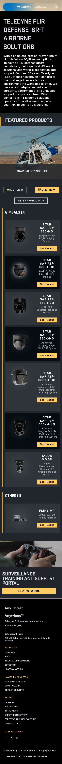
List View (16, 189)
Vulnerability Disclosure (35, 756)
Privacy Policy (10, 750)
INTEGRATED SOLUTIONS (17, 661)
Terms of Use (13, 756)
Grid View (48, 189)
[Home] (31, 7)
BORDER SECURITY (14, 690)
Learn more (29, 591)
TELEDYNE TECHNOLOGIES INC (20, 719)
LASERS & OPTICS (14, 669)
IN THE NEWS (11, 711)
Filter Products (29, 200)
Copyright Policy (47, 750)
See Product (47, 248)
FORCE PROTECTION (15, 682)
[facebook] (6, 738)
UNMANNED (10, 652)
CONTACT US (11, 723)
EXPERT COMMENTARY (16, 715)
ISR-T (7, 657)
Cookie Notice (28, 750)
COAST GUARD (12, 686)
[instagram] (11, 738)
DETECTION (10, 665)
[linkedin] (17, 738)
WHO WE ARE (11, 707)
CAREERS (9, 702)
